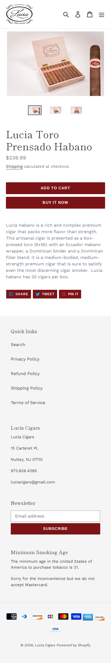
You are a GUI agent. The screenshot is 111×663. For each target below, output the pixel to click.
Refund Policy (25, 373)
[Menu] (101, 14)
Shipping (14, 166)
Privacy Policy (25, 359)
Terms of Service (28, 402)
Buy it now (55, 202)
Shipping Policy (27, 388)
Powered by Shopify (74, 645)
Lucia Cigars (45, 645)
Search (18, 344)
